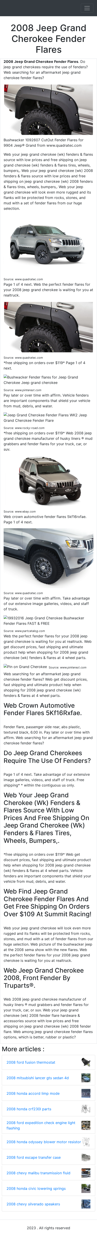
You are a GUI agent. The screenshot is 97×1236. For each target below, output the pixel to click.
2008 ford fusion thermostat (31, 1062)
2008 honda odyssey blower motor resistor (44, 1142)
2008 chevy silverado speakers (33, 1204)
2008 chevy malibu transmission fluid (38, 1173)
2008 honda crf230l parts (29, 1109)
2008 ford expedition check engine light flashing (41, 1125)
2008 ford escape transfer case (34, 1157)
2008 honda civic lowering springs (36, 1188)
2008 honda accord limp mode (33, 1093)
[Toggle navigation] (87, 8)
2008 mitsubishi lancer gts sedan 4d (38, 1078)
